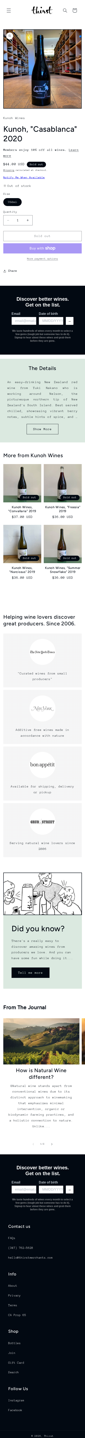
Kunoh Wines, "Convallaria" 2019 (22, 509)
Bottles (14, 1343)
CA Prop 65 (17, 1315)
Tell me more (30, 972)
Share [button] (12, 270)
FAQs (11, 1238)
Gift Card (16, 1362)
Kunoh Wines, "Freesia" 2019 (62, 509)
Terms (12, 1305)
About (12, 1285)
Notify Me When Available (24, 177)
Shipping (8, 170)
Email (16, 313)
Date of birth (48, 313)
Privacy (14, 1295)
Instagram (16, 1400)
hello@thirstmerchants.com (30, 1257)
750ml (15, 203)
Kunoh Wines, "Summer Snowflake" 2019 (62, 570)
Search (13, 1372)
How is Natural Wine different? (41, 1073)
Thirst (49, 1436)
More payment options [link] (42, 258)
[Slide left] (33, 1144)
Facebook (15, 1410)
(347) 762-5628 (20, 1247)
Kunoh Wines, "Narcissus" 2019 (22, 570)
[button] (8, 10)
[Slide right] (51, 1144)
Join (11, 1353)
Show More (42, 429)
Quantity (10, 211)
